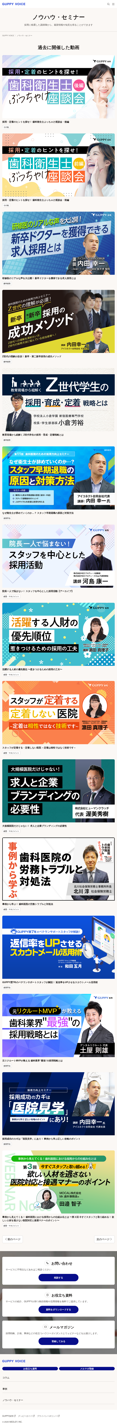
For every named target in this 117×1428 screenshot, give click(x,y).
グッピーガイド (25, 1415)
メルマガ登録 (87, 1368)
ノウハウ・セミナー (13, 1400)
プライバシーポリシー (47, 1415)
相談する (58, 1277)
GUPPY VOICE (8, 35)
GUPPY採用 (7, 1415)
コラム (6, 1377)
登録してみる (58, 1341)
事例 (5, 1388)
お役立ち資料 (30, 1368)
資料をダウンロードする (58, 1309)
